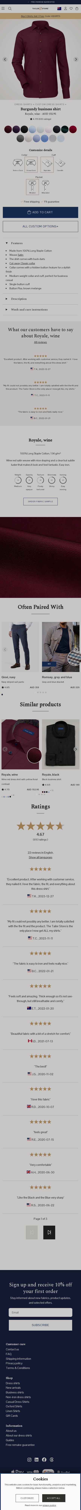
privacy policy (49, 1505)
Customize (27, 1498)
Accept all (53, 1498)
